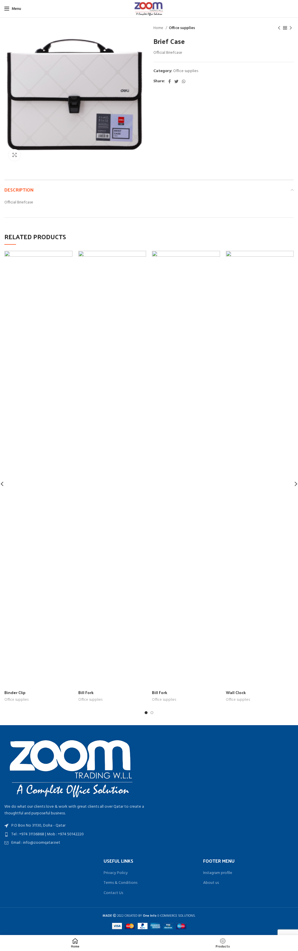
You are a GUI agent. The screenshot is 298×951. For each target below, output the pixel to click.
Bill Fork (85, 692)
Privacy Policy (116, 873)
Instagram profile (217, 873)
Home (158, 28)
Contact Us (113, 893)
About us (211, 883)
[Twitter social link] (176, 81)
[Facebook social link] (169, 81)
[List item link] (74, 834)
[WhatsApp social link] (183, 81)
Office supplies (182, 28)
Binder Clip (14, 692)
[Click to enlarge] (14, 155)
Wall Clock (236, 692)
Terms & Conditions (120, 883)
